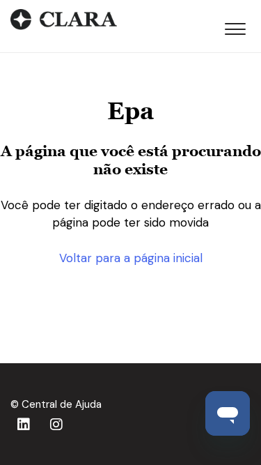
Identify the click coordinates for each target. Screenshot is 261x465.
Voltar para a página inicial (131, 258)
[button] (235, 26)
